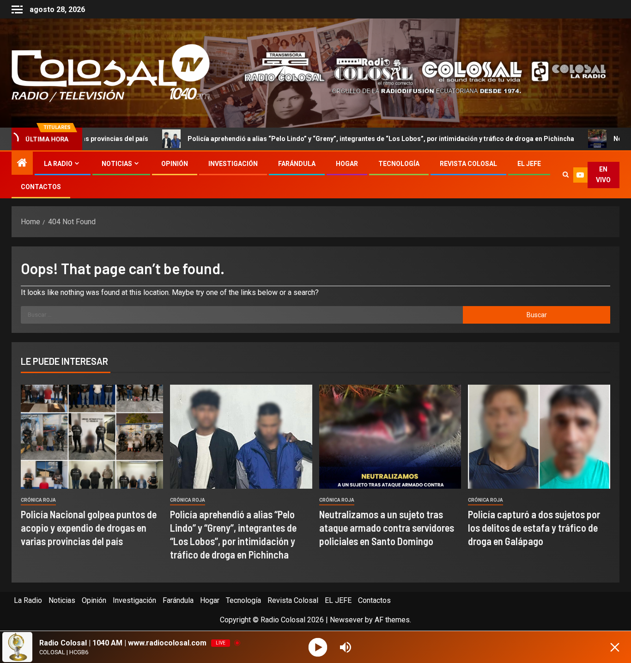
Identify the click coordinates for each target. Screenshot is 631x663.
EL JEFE (529, 163)
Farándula (297, 163)
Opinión (174, 163)
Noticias (117, 163)
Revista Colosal (468, 163)
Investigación (233, 163)
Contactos (41, 186)
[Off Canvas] (17, 9)
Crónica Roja (38, 500)
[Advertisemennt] (418, 72)
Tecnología (398, 163)
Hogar (347, 163)
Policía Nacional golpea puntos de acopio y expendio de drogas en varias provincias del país (89, 527)
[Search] (565, 175)
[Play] (318, 647)
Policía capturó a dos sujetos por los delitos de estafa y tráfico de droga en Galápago (534, 527)
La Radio (58, 163)
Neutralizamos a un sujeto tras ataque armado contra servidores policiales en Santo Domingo (386, 527)
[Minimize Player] (615, 647)
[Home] (22, 163)
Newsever (346, 619)
